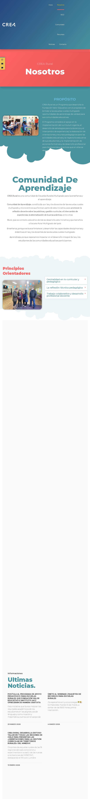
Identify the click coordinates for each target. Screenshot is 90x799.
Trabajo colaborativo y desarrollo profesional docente (65, 294)
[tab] (66, 280)
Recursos (60, 34)
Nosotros (60, 5)
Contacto (62, 44)
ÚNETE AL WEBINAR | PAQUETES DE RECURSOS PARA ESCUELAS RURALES (64, 696)
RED (62, 15)
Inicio (51, 5)
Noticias (52, 44)
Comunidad (59, 25)
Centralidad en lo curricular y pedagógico (63, 280)
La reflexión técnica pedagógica (65, 287)
